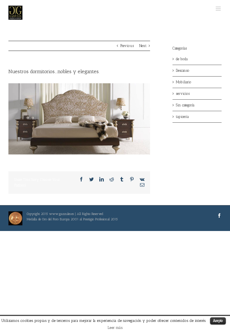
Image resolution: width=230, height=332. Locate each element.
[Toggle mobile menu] (219, 9)
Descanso (182, 70)
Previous (127, 46)
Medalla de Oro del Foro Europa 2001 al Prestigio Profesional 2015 (72, 219)
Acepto (218, 320)
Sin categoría (185, 105)
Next (142, 46)
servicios (183, 93)
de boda (182, 59)
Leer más (115, 327)
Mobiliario (183, 82)
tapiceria (182, 117)
